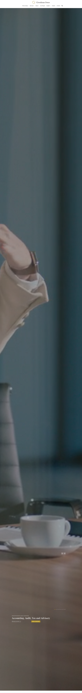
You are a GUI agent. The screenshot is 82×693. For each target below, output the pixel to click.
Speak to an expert (36, 621)
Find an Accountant (16, 621)
